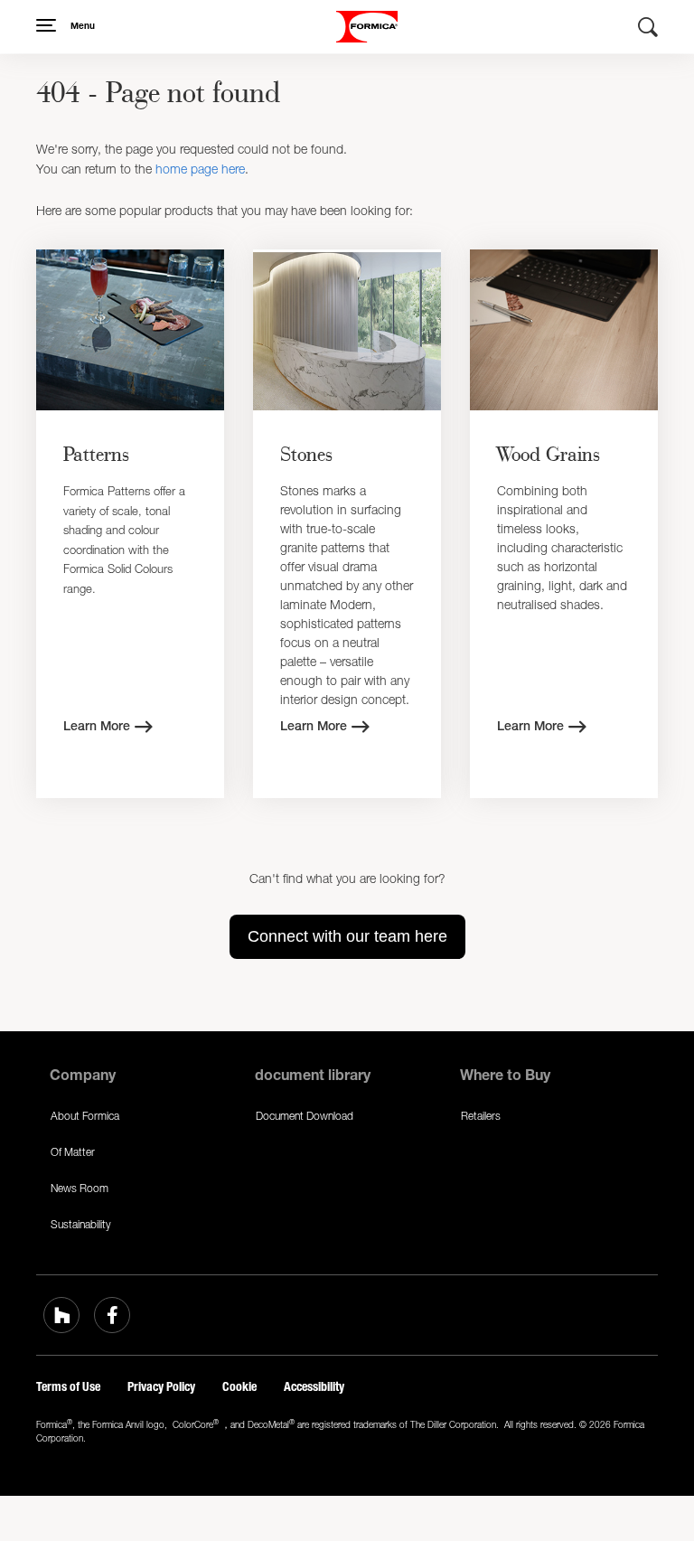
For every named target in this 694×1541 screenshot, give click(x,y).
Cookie (239, 1387)
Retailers (481, 1116)
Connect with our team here (347, 936)
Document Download (304, 1116)
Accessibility (314, 1387)
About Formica (85, 1116)
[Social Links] (61, 1315)
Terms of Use (68, 1387)
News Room (79, 1188)
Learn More (96, 727)
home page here (200, 168)
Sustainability (81, 1224)
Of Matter (73, 1152)
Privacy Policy (161, 1387)
